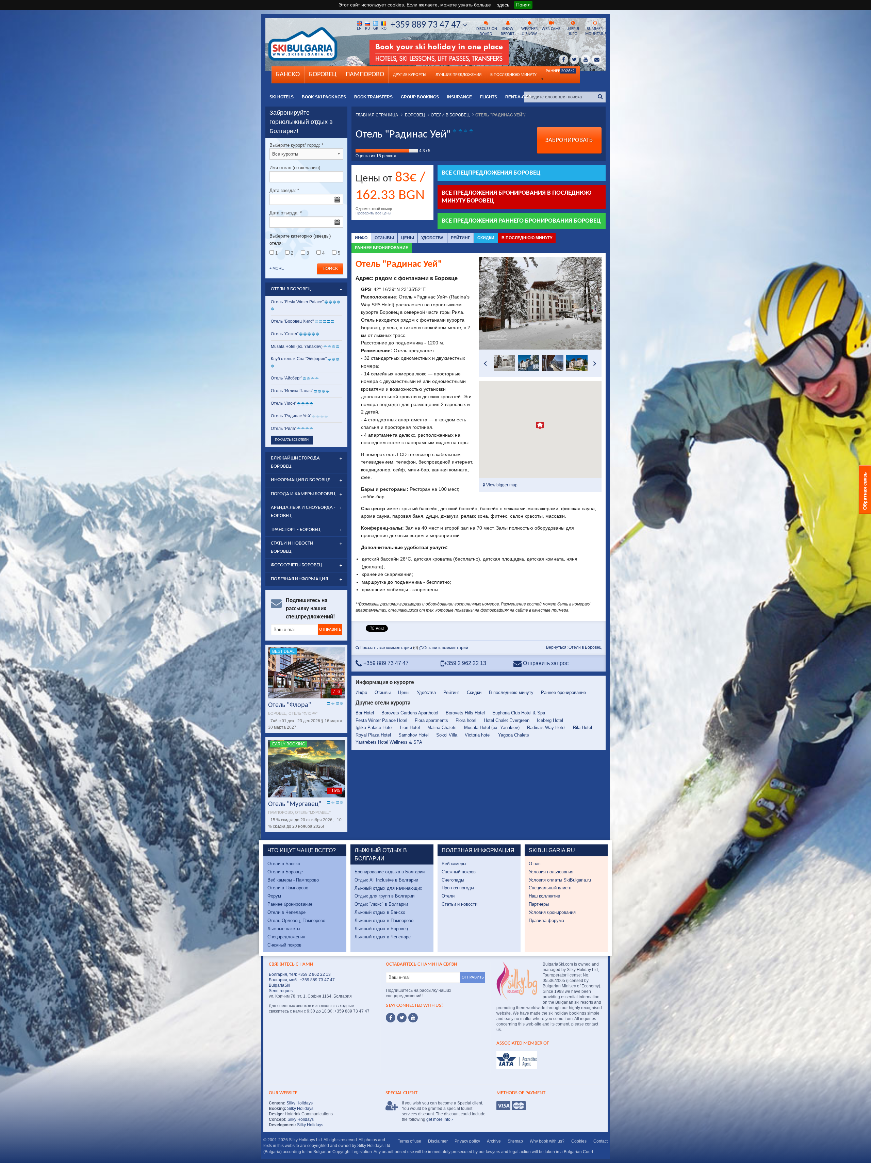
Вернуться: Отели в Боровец (574, 647)
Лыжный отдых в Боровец (381, 928)
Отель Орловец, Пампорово (296, 920)
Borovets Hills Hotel (465, 712)
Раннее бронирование (381, 247)
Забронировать (569, 140)
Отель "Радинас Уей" (291, 416)
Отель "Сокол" (284, 334)
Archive (494, 1141)
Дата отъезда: (285, 212)
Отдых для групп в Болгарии (384, 896)
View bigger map (501, 485)
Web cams (551, 29)
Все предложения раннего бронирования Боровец (521, 221)
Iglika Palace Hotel (374, 727)
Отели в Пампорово (287, 887)
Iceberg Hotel (550, 720)
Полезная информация (299, 579)
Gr (375, 29)
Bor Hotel (365, 712)
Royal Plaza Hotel (373, 735)
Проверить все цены (373, 213)
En (359, 29)
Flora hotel (466, 720)
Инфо (361, 238)
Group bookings (420, 97)
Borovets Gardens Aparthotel (409, 712)
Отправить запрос (545, 663)
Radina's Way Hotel (546, 727)
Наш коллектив (544, 896)
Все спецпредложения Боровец (491, 173)
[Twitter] (402, 1017)
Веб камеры (454, 863)
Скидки (485, 238)
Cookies (579, 1141)
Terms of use (409, 1141)
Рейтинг (460, 238)
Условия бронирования (552, 912)
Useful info (573, 31)
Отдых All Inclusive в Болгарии (386, 880)
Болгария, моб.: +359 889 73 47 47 (302, 980)
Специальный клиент (550, 887)
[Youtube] (413, 1017)
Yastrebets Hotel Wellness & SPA (389, 742)
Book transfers (373, 97)
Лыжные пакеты (283, 928)
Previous (485, 303)
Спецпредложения (286, 936)
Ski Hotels (281, 97)
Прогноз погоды (458, 887)
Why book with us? (547, 1141)
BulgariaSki (279, 985)
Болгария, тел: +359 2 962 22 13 (300, 974)
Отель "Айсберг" (286, 378)
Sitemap (515, 1141)
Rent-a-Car (518, 97)
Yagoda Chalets (513, 735)
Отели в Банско (283, 863)
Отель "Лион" (283, 403)
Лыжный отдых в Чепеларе (383, 936)
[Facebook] (390, 1017)
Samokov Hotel (413, 735)
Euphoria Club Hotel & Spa (518, 712)
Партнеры (539, 904)
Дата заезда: (284, 190)
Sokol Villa (446, 735)
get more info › (439, 1119)
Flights (488, 97)
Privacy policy (467, 1141)
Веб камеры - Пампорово (293, 880)
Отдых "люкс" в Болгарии (381, 904)
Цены (407, 238)
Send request (281, 991)
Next (594, 303)
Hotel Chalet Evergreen (506, 720)
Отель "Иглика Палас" (292, 390)
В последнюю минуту (527, 238)
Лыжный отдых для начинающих (388, 888)
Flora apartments (431, 720)
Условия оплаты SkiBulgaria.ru (560, 880)
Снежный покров (284, 945)
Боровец (322, 74)
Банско (288, 74)
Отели (448, 896)
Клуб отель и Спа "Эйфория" (299, 358)
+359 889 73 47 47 (427, 25)
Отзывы (384, 238)
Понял (523, 4)
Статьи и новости (459, 904)
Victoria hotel (478, 735)
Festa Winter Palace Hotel (381, 720)
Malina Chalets (442, 727)
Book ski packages (324, 97)
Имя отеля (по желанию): (295, 167)
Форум (274, 896)
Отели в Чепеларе (286, 912)
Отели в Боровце (285, 871)
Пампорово (365, 74)
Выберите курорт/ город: (296, 145)
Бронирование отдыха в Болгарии (390, 871)
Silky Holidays (299, 1103)
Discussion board (486, 31)
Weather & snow (529, 31)
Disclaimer (438, 1141)
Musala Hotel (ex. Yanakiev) (492, 727)
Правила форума (546, 920)
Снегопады (453, 880)
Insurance (459, 97)
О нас (535, 863)
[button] (540, 425)
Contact (600, 1141)
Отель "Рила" (283, 428)
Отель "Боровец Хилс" (292, 321)
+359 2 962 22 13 (465, 663)
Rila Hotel (582, 727)
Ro (384, 29)
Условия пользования (551, 871)
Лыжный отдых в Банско (380, 912)
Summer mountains (595, 31)
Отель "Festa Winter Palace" (297, 302)
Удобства (432, 238)
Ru (367, 29)
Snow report (507, 31)
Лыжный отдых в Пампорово (384, 920)
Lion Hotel (410, 727)
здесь (503, 4)
